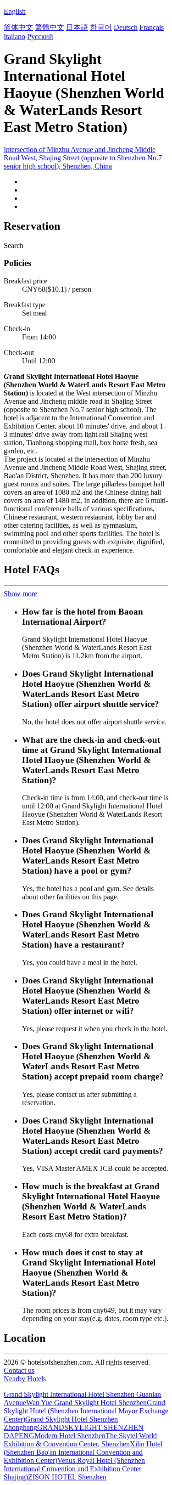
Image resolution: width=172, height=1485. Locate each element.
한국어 (101, 27)
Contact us (19, 1370)
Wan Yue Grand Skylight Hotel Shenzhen (86, 1402)
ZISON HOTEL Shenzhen (67, 1477)
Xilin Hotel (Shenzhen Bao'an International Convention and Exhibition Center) (83, 1452)
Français (151, 27)
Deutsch (126, 27)
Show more (20, 594)
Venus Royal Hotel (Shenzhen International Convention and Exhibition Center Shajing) (74, 1469)
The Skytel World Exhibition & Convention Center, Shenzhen (80, 1440)
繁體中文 (49, 27)
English (15, 11)
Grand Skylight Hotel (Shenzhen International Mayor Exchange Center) (86, 1411)
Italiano (14, 36)
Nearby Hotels (25, 1379)
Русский (40, 36)
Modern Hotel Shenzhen (69, 1436)
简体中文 (18, 27)
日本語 (77, 27)
